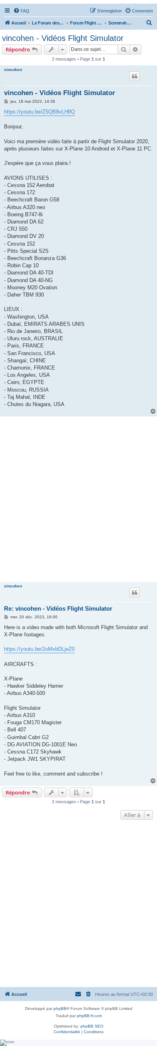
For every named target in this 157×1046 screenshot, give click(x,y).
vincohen (13, 69)
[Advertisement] (78, 498)
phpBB (60, 1008)
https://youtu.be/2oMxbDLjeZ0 (39, 649)
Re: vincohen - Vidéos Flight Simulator (58, 608)
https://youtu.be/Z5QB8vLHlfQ (39, 112)
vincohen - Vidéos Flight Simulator (63, 38)
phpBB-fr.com (89, 1016)
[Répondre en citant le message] (134, 76)
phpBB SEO (92, 1026)
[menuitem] (21, 11)
